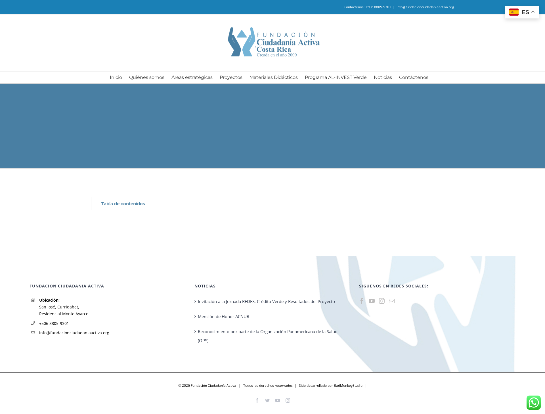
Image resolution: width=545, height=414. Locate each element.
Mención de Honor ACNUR (223, 316)
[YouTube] (372, 301)
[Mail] (392, 301)
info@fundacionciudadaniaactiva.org (425, 7)
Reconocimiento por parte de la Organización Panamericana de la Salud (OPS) (268, 336)
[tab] (123, 203)
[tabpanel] (296, 205)
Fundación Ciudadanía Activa (213, 385)
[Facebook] (362, 301)
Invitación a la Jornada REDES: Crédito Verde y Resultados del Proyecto (266, 301)
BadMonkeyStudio (348, 385)
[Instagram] (382, 301)
